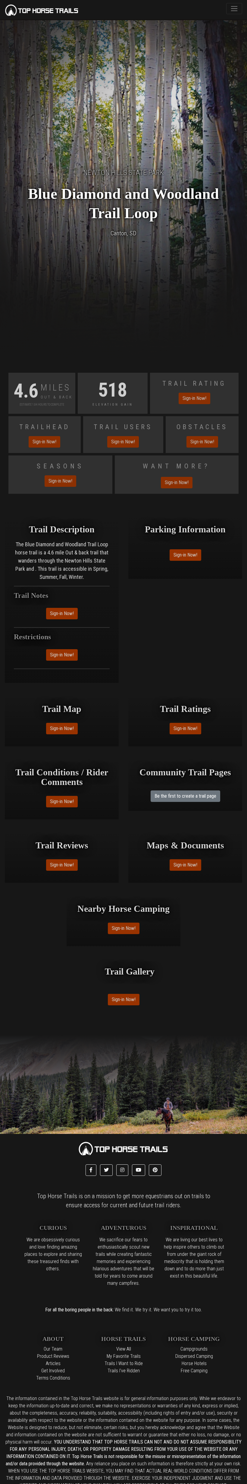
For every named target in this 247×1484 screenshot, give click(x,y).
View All (123, 1349)
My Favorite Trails (124, 1356)
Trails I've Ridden (124, 1371)
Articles (53, 1363)
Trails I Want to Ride (124, 1363)
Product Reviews (53, 1356)
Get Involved (53, 1371)
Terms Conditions (53, 1378)
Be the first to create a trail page (185, 796)
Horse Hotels (194, 1363)
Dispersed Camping (194, 1356)
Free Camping (194, 1371)
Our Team (53, 1349)
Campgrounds (194, 1349)
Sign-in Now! (194, 398)
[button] (91, 1170)
